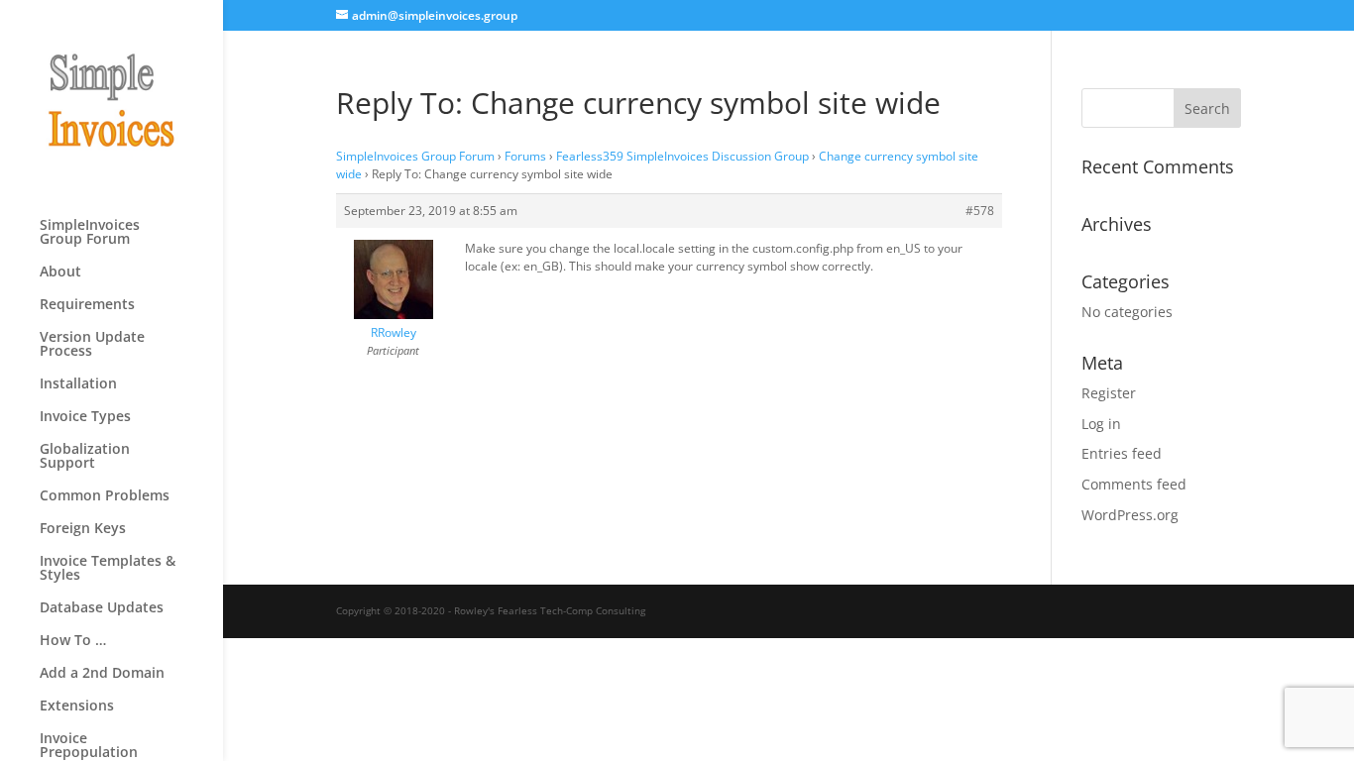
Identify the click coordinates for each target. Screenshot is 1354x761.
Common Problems (104, 496)
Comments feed (1133, 484)
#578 (979, 210)
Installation (78, 384)
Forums (525, 156)
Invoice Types (85, 417)
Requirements (87, 305)
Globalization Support (85, 457)
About (60, 272)
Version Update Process (92, 345)
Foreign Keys (83, 529)
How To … (73, 641)
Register (1108, 392)
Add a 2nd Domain (102, 674)
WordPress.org (1130, 514)
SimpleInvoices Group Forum (90, 233)
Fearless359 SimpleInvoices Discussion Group (682, 156)
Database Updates (102, 608)
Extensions (77, 706)
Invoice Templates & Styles (107, 569)
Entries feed (1121, 453)
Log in (1101, 423)
